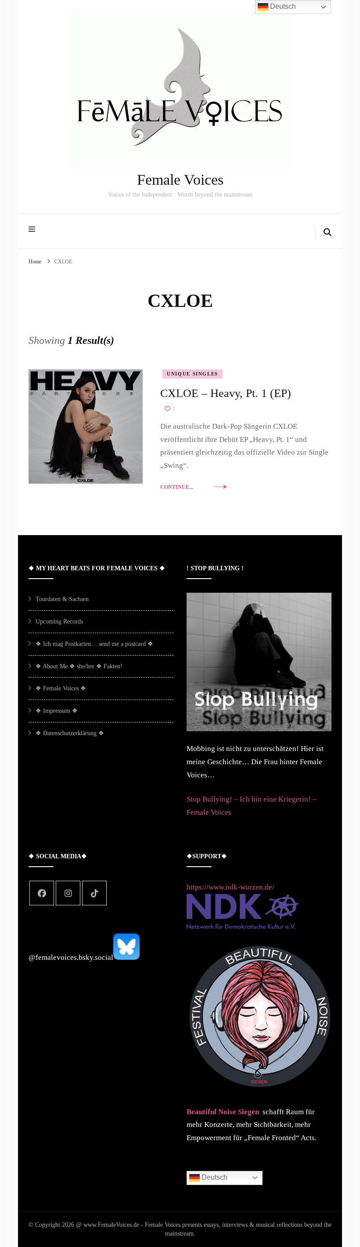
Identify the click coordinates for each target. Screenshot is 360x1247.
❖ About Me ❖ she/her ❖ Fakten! (79, 666)
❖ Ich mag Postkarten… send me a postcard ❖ (94, 644)
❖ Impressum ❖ (57, 710)
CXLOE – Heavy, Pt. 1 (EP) (225, 393)
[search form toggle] (327, 233)
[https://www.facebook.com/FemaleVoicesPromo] (41, 893)
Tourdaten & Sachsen (62, 599)
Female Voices (180, 179)
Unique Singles (192, 373)
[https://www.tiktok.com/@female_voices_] (94, 893)
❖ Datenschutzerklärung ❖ (70, 733)
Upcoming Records (59, 621)
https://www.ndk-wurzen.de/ (230, 887)
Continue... (176, 487)
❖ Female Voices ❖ (61, 688)
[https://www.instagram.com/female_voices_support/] (68, 893)
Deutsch (213, 1177)
